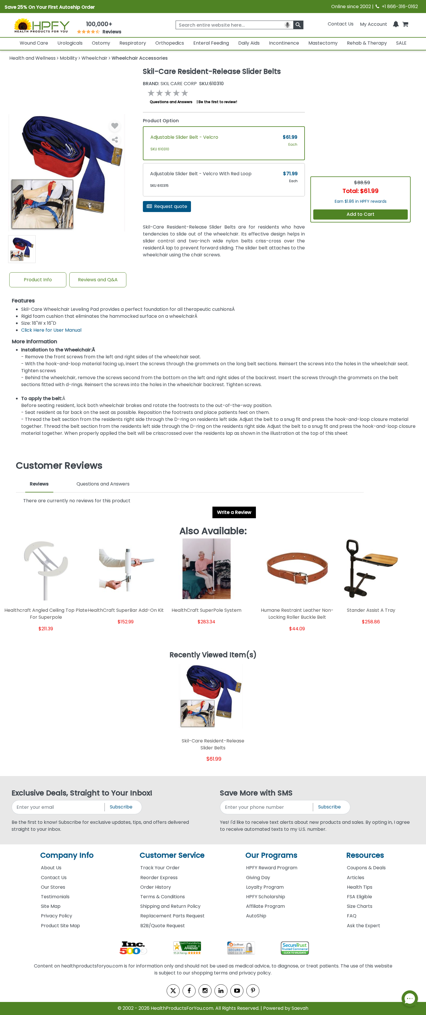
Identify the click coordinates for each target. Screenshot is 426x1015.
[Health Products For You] (41, 25)
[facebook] (189, 990)
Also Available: (213, 530)
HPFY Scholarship (265, 896)
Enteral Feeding (211, 43)
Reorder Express (159, 877)
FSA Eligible (359, 896)
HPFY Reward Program (271, 867)
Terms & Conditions (162, 896)
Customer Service (172, 855)
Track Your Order (160, 867)
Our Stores (53, 887)
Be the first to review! (218, 101)
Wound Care (34, 43)
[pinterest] (252, 990)
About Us (51, 867)
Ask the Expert (363, 925)
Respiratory (132, 43)
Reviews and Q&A (98, 279)
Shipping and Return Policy (170, 906)
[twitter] (173, 990)
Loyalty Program (265, 887)
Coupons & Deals (366, 867)
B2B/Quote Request (162, 925)
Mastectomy (323, 43)
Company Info (67, 855)
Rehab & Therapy (367, 43)
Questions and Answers (171, 101)
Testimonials (55, 896)
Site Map (51, 906)
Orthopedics (169, 43)
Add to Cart (360, 214)
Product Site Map (60, 925)
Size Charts (359, 906)
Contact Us (341, 24)
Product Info (38, 279)
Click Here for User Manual (51, 330)
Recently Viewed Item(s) (213, 655)
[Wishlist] (115, 126)
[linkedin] (220, 990)
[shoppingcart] (405, 24)
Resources (365, 855)
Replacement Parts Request (172, 915)
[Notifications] (396, 24)
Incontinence (284, 43)
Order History (155, 887)
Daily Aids (249, 43)
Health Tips (359, 887)
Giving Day (258, 877)
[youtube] (236, 990)
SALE (401, 43)
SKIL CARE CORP (170, 83)
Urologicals (70, 43)
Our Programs (271, 855)
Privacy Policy (56, 915)
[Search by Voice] (287, 24)
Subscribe (121, 807)
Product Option (161, 120)
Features (23, 300)
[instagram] (205, 990)
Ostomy (101, 43)
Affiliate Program (265, 906)
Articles (355, 877)
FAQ (351, 915)
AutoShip (256, 915)
